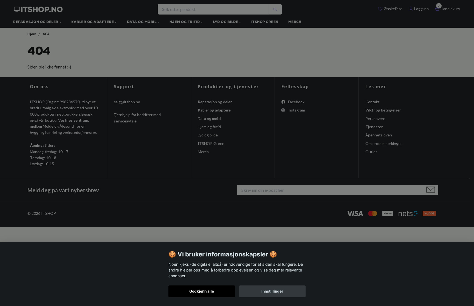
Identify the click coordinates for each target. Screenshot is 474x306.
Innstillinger (272, 291)
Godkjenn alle (201, 291)
